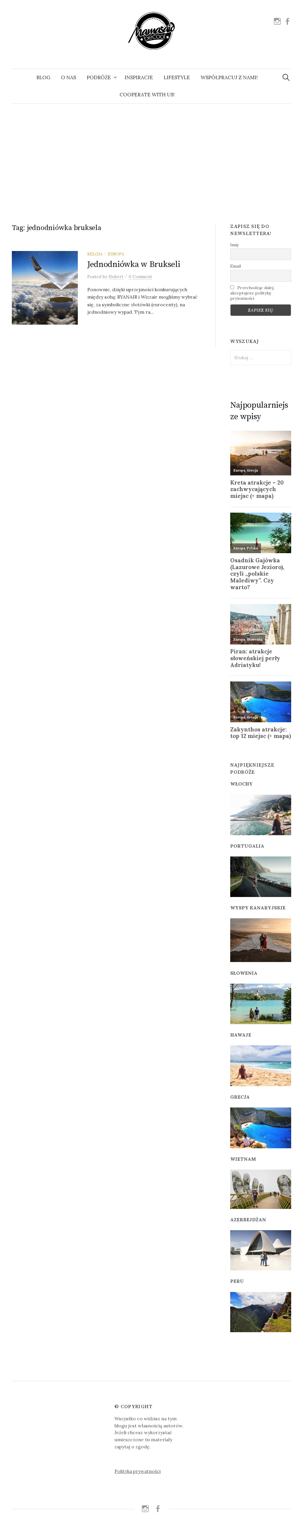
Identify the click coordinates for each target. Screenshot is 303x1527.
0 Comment (140, 276)
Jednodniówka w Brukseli (133, 264)
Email (235, 266)
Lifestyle (177, 77)
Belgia (94, 254)
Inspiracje (139, 77)
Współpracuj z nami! (229, 77)
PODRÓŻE (99, 77)
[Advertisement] (151, 156)
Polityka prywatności (138, 1471)
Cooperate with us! (147, 94)
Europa (116, 254)
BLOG (43, 77)
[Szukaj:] (286, 77)
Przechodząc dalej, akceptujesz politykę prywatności (252, 293)
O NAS (68, 77)
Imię (234, 244)
